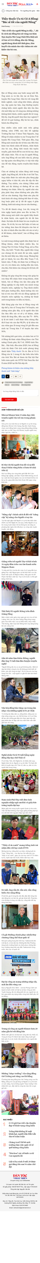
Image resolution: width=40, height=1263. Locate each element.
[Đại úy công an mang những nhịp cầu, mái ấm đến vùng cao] (20, 1010)
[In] (16, 376)
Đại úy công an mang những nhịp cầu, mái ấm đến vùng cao (19, 983)
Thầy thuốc (16, 351)
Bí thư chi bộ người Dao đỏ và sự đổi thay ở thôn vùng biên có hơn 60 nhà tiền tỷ (19, 468)
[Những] (20, 1102)
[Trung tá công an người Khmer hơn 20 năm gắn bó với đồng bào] (20, 1055)
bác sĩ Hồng (15, 385)
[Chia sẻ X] (7, 376)
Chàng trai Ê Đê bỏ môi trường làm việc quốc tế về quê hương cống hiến (21, 1145)
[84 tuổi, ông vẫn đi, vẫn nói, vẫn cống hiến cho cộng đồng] (20, 917)
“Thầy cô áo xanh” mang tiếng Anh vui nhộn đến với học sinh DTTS (20, 846)
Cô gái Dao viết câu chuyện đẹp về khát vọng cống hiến (22, 1124)
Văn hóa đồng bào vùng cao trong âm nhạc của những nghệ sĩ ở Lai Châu (19, 709)
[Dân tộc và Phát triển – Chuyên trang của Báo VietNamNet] (12, 4)
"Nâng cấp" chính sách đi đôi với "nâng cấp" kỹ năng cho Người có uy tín (20, 515)
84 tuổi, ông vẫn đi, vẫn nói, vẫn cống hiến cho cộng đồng (19, 891)
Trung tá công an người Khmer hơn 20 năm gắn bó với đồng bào (20, 1030)
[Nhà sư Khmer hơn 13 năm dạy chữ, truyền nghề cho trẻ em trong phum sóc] (20, 447)
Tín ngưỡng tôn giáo (27, 11)
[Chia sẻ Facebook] (3, 376)
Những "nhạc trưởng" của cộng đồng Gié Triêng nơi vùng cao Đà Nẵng (19, 1074)
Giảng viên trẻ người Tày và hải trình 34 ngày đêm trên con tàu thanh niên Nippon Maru (19, 564)
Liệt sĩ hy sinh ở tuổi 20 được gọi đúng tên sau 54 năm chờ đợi (22, 1164)
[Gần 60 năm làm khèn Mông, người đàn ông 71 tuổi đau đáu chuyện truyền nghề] (20, 690)
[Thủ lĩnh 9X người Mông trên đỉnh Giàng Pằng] (20, 640)
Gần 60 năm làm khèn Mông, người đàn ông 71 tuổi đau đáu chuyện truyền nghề (19, 661)
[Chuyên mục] (3, 4)
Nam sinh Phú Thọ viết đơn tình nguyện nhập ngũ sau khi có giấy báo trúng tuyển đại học (19, 802)
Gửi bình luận (9, 399)
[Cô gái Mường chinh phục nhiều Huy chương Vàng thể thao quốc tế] (20, 963)
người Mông (28, 382)
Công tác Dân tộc (12, 11)
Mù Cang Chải (26, 385)
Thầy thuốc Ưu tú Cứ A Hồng (13, 382)
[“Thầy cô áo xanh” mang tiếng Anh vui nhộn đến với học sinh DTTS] (20, 872)
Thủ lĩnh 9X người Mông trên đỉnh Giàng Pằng (18, 612)
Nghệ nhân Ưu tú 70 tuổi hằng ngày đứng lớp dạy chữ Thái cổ (18, 756)
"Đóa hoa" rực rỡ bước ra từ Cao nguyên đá (21, 1154)
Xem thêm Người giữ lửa (13, 410)
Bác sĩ (7, 385)
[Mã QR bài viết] (20, 376)
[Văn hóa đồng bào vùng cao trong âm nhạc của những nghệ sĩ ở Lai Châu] (20, 737)
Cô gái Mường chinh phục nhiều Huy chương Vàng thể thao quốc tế (19, 936)
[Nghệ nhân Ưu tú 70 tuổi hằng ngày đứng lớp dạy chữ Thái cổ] (20, 781)
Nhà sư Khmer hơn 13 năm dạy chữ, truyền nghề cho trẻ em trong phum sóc (18, 418)
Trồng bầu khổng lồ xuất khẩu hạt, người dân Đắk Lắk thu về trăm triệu (22, 1134)
